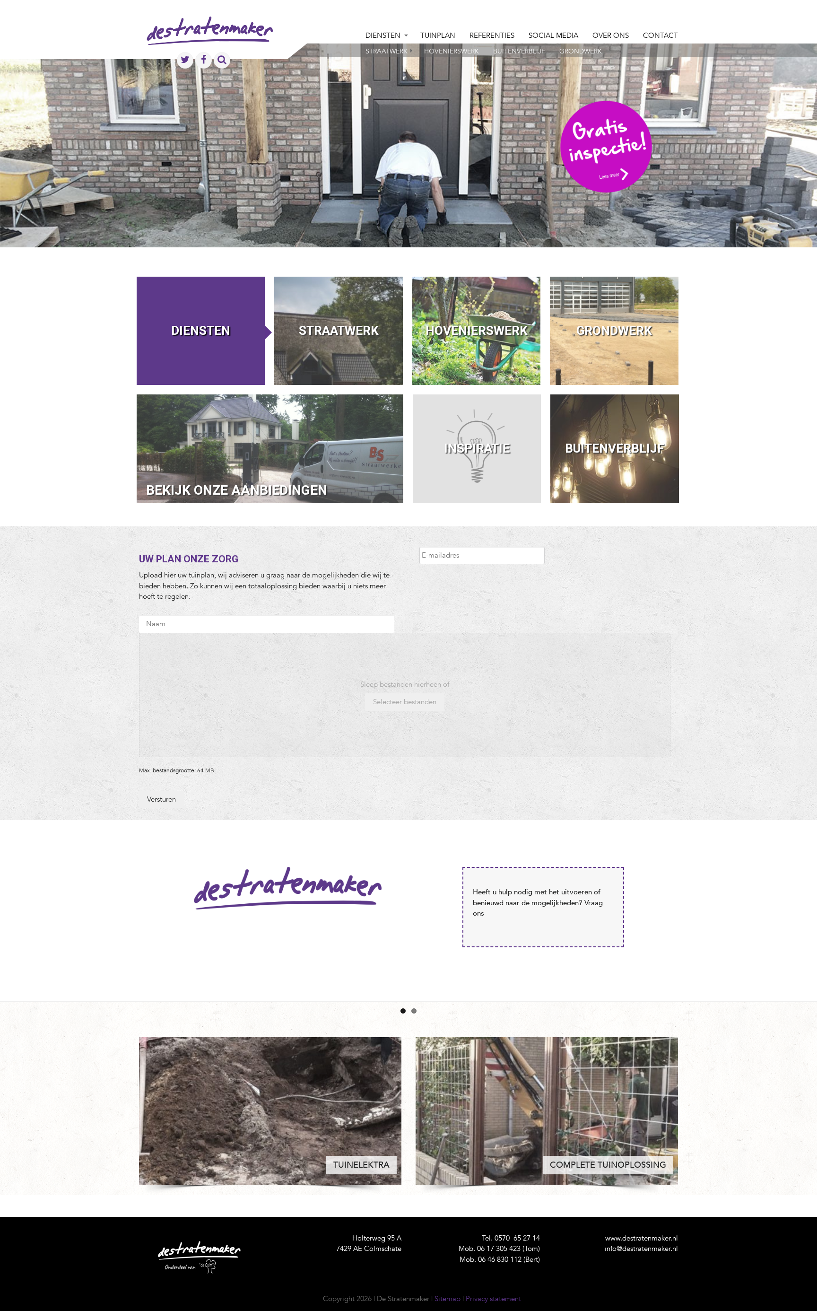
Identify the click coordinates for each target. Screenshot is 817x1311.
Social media (553, 35)
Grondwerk (580, 51)
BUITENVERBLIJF (614, 448)
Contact (660, 35)
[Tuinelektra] (270, 1111)
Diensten (382, 35)
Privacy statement (493, 1298)
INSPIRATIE (477, 448)
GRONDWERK (614, 330)
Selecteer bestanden (404, 702)
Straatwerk (386, 51)
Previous (124, 907)
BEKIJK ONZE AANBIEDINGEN (236, 490)
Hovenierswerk (451, 51)
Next (692, 907)
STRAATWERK (339, 330)
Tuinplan (437, 35)
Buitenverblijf (519, 51)
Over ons (610, 35)
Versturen (161, 799)
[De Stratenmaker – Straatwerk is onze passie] (209, 40)
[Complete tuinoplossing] (547, 1111)
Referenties (491, 35)
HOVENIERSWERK (477, 330)
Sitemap (448, 1298)
